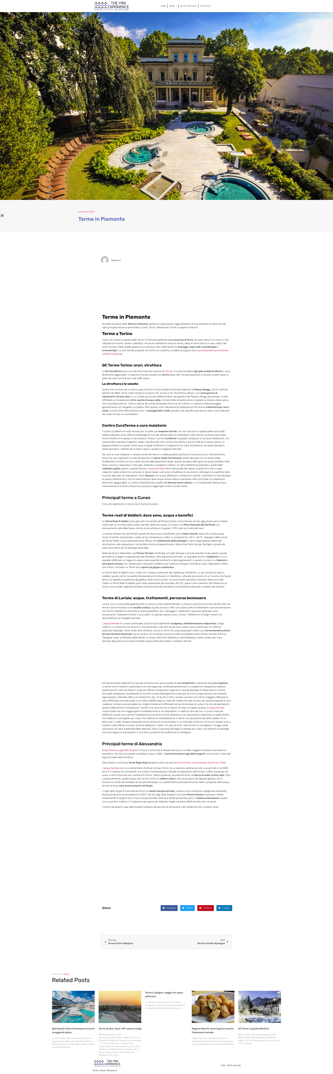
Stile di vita (205, 6)
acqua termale (156, 468)
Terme (172, 6)
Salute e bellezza (188, 6)
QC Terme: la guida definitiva (253, 1028)
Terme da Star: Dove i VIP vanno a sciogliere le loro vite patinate (132, 1028)
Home (163, 6)
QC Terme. (167, 371)
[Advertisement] (166, 294)
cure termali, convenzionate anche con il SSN (201, 762)
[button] (2, 215)
